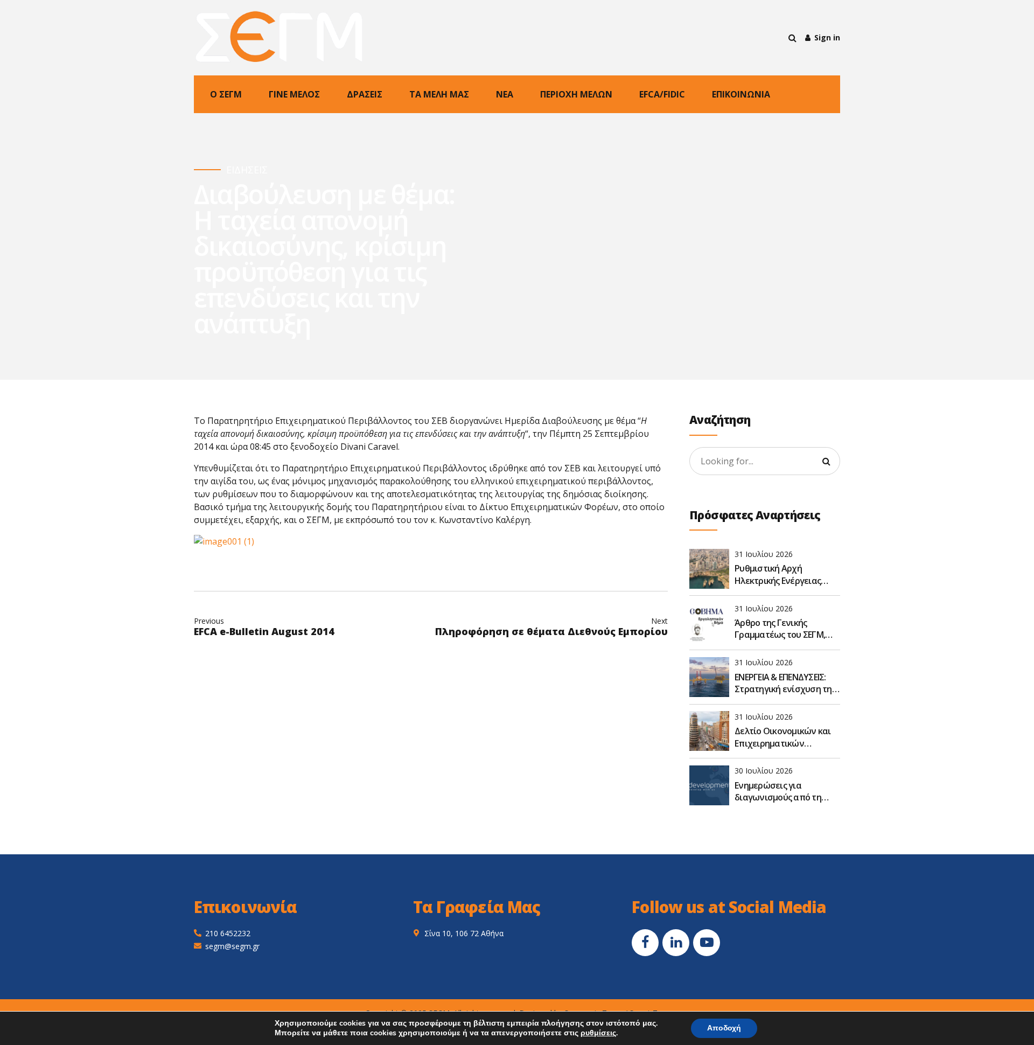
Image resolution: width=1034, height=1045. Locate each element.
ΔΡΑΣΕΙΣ (364, 94)
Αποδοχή (724, 1028)
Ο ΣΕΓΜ (226, 94)
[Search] (792, 37)
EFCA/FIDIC (662, 94)
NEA (504, 94)
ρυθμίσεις (598, 1033)
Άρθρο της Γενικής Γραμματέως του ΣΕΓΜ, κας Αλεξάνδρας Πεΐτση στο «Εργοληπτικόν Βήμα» (786, 629)
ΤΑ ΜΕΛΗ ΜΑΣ (439, 94)
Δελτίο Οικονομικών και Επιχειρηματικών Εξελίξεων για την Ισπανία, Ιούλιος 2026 (783, 737)
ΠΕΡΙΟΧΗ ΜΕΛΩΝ (576, 94)
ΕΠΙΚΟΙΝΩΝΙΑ (741, 94)
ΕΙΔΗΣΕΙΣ (247, 170)
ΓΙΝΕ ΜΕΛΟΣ (294, 94)
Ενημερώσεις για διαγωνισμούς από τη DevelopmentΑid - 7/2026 (783, 791)
